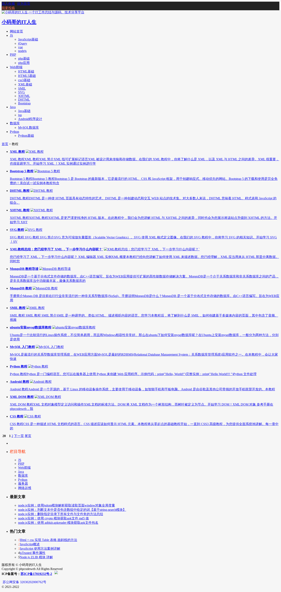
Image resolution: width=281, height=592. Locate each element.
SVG (21, 92)
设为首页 (23, 3)
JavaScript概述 (30, 544)
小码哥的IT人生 (19, 22)
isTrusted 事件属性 (32, 553)
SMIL (22, 88)
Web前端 (16, 67)
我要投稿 (8, 8)
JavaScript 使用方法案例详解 (40, 548)
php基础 (24, 58)
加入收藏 (8, 3)
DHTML (24, 99)
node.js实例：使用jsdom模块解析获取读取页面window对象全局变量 (66, 505)
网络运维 (24, 488)
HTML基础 (26, 71)
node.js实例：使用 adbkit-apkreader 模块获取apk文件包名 (58, 522)
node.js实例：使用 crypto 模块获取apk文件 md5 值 (53, 518)
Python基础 (26, 135)
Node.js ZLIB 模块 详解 (36, 557)
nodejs (22, 51)
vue (20, 47)
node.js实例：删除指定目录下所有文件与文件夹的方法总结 (60, 514)
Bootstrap (24, 103)
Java (13, 107)
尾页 (28, 436)
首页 (5, 144)
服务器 (23, 483)
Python (14, 131)
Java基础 (24, 111)
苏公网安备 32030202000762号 (24, 582)
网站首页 (16, 31)
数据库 (15, 123)
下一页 (19, 436)
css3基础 (24, 80)
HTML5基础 (27, 75)
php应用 (24, 63)
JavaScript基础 (28, 39)
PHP (13, 54)
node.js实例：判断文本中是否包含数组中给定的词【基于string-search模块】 (72, 509)
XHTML (24, 96)
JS (11, 35)
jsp (20, 115)
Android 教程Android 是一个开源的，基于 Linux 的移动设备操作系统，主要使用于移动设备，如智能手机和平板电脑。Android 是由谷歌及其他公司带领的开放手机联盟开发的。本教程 (142, 389)
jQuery (22, 43)
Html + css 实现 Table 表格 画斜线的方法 (48, 540)
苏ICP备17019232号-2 (36, 574)
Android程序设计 (30, 119)
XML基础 (25, 84)
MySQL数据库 (28, 127)
